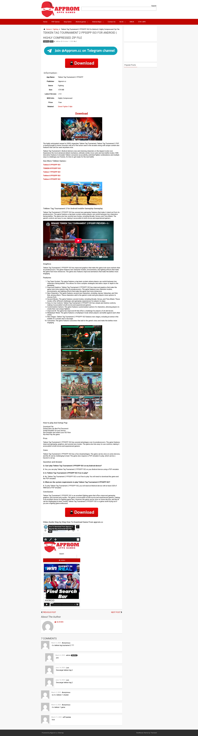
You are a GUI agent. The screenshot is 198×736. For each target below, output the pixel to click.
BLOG (121, 22)
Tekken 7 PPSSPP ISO (51, 172)
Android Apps (96, 22)
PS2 (51, 41)
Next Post (115, 612)
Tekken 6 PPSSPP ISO (51, 176)
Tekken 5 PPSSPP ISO (51, 165)
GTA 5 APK (142, 22)
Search (153, 6)
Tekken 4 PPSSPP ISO (51, 179)
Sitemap (61, 733)
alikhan (58, 41)
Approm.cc (54, 733)
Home (45, 22)
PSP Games (56, 22)
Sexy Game (67, 22)
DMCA (132, 22)
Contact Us (111, 22)
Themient (154, 733)
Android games (81, 22)
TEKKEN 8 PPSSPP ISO (52, 168)
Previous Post (49, 612)
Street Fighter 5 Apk (65, 107)
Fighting (55, 29)
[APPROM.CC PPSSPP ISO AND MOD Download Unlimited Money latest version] (60, 17)
